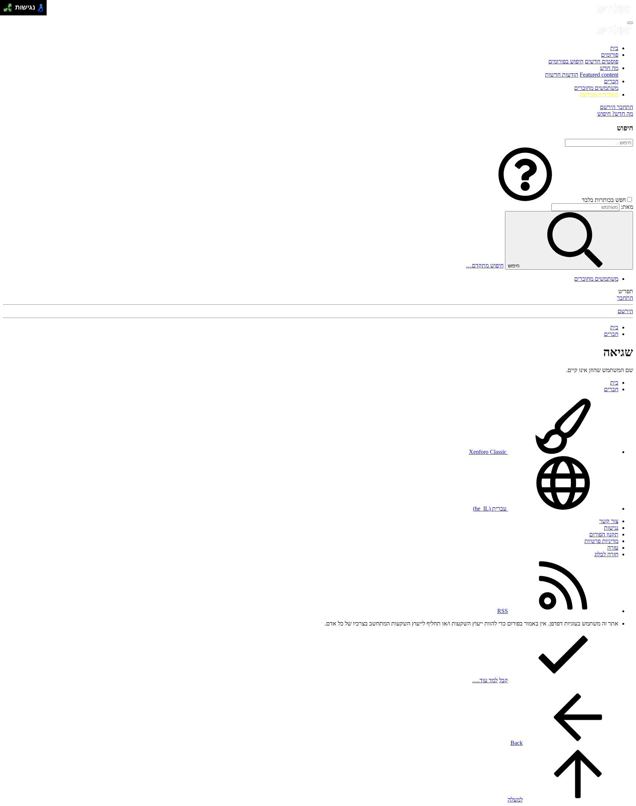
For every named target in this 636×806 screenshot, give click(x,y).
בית (614, 48)
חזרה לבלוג (606, 554)
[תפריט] (630, 23)
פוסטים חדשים (601, 61)
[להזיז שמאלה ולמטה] (6, 10)
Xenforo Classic (488, 452)
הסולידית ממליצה (599, 94)
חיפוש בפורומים (565, 61)
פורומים (609, 55)
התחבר (625, 298)
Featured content (599, 74)
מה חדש (609, 68)
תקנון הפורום (603, 534)
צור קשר (608, 521)
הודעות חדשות (561, 74)
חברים (611, 81)
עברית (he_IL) (490, 508)
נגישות (611, 528)
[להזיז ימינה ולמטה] (10, 10)
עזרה (612, 547)
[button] (525, 200)
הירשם (625, 311)
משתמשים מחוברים (596, 88)
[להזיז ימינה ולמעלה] (10, 6)
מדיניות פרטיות (601, 541)
